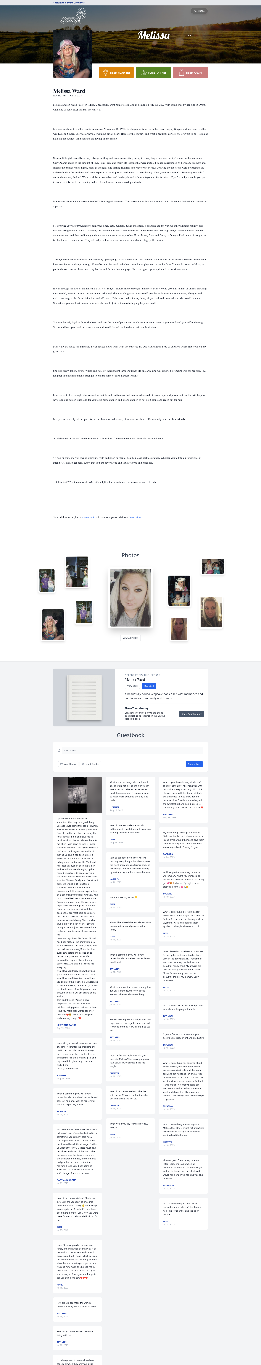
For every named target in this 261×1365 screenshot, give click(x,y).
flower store (135, 517)
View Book (132, 685)
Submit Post (194, 764)
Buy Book (149, 685)
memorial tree (89, 517)
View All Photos (130, 637)
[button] (77, 795)
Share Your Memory (192, 714)
